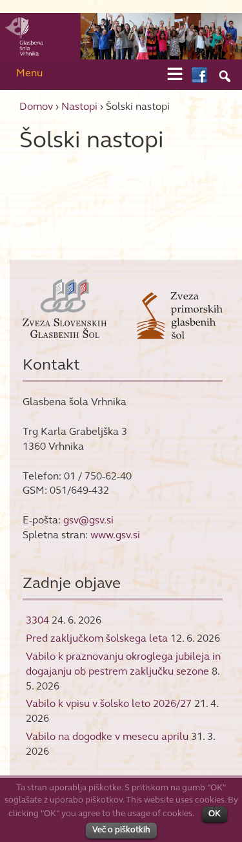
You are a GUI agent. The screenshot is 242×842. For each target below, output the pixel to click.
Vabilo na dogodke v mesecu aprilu (107, 736)
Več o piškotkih (121, 830)
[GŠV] (121, 35)
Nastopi (79, 106)
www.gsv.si (115, 535)
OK (214, 813)
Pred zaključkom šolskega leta (97, 638)
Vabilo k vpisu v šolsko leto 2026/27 (109, 703)
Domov (36, 106)
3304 (37, 620)
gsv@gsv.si (88, 520)
